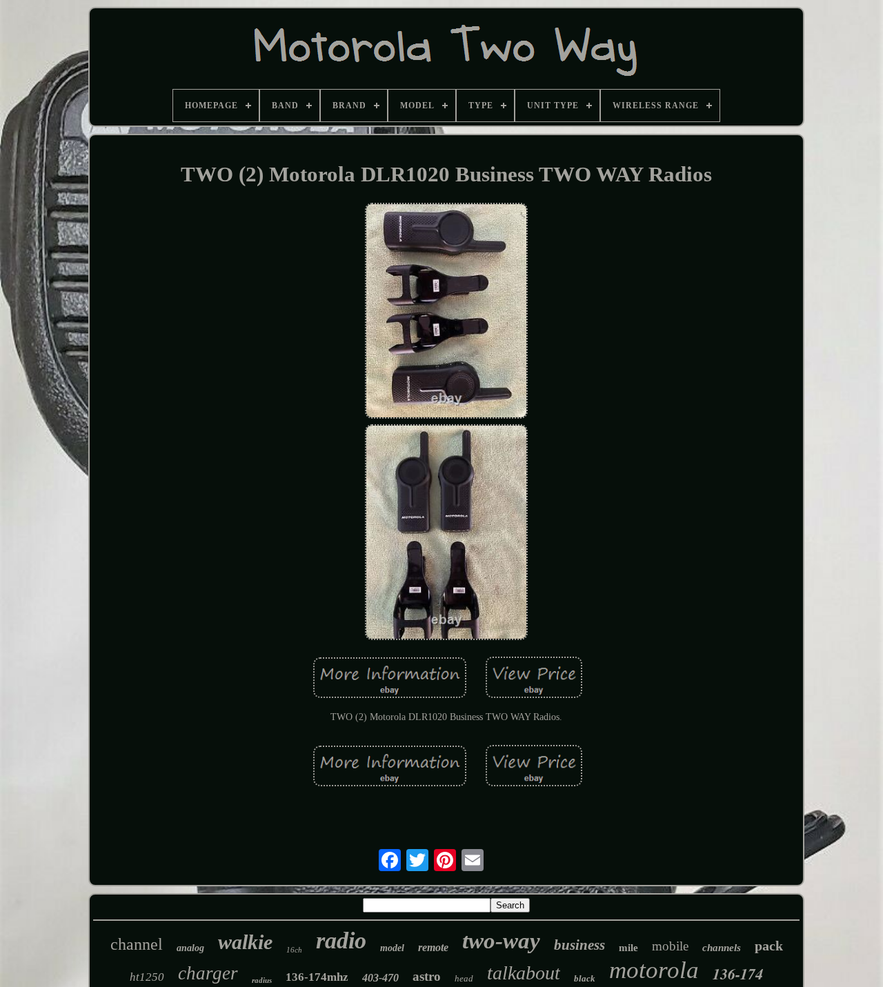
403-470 (380, 978)
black (584, 978)
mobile (670, 946)
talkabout (523, 973)
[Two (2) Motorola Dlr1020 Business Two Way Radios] (446, 312)
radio (341, 940)
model (392, 948)
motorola (654, 970)
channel (136, 944)
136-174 (738, 973)
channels (721, 947)
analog (190, 948)
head (464, 978)
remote (433, 947)
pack (769, 945)
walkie (245, 941)
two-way (501, 940)
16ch (294, 950)
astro (427, 976)
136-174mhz (317, 977)
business (579, 945)
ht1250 (147, 977)
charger (208, 973)
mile (628, 947)
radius (262, 980)
